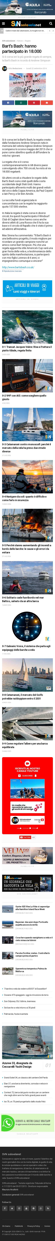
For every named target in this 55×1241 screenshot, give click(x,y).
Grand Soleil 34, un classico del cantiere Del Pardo (26, 1077)
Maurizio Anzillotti (10, 1189)
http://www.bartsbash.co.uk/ (18, 267)
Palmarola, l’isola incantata (16, 1014)
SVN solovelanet (8, 41)
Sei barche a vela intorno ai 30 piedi (19, 1008)
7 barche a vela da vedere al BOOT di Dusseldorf (25, 989)
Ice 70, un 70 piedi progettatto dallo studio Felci (24, 1101)
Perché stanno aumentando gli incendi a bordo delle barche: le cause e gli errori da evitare (26, 549)
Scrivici (47, 1226)
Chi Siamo (6, 1226)
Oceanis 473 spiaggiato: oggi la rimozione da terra (26, 995)
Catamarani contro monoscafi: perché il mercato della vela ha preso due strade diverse (26, 448)
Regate (28, 41)
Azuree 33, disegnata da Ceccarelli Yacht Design (17, 1064)
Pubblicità (19, 1226)
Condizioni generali (10, 1195)
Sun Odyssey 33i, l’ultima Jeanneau (20, 1001)
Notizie (20, 41)
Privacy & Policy (33, 1226)
